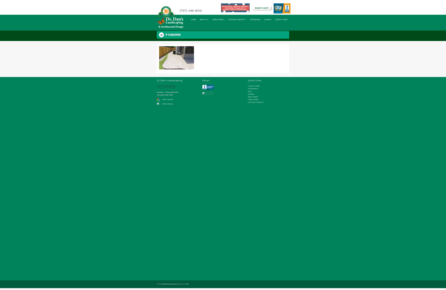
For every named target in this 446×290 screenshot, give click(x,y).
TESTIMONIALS (255, 19)
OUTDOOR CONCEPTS (236, 19)
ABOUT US (204, 19)
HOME (193, 19)
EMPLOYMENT (253, 97)
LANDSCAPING (218, 19)
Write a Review (167, 99)
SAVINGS (267, 19)
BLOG (250, 91)
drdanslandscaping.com (170, 284)
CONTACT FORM (281, 19)
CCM (187, 284)
